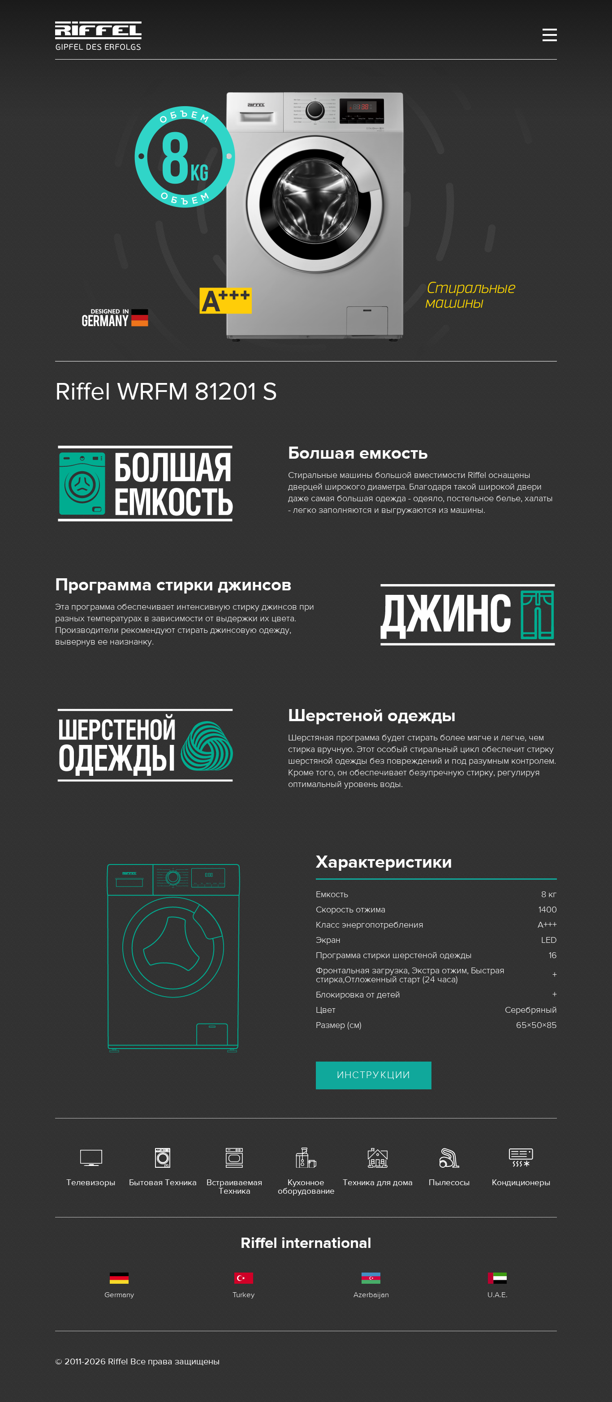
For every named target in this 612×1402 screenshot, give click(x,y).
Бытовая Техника (163, 1183)
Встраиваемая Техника (234, 1187)
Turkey (243, 1294)
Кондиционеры (521, 1183)
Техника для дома (378, 1183)
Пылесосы (449, 1183)
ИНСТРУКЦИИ (374, 1075)
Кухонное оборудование (306, 1187)
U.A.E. (497, 1294)
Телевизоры (91, 1183)
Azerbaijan (371, 1294)
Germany (119, 1294)
